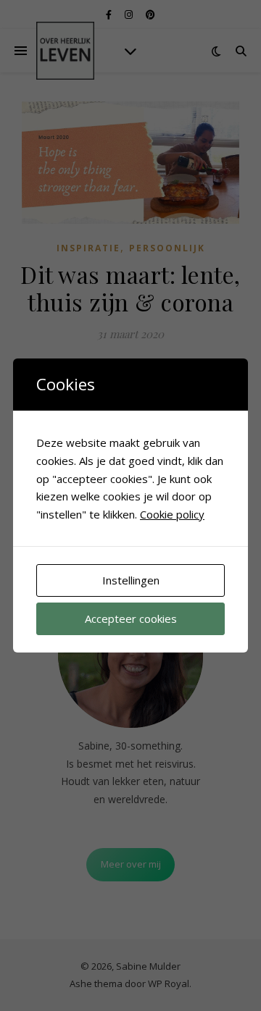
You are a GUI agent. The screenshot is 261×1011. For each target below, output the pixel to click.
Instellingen (131, 580)
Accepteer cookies (131, 618)
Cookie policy (172, 514)
